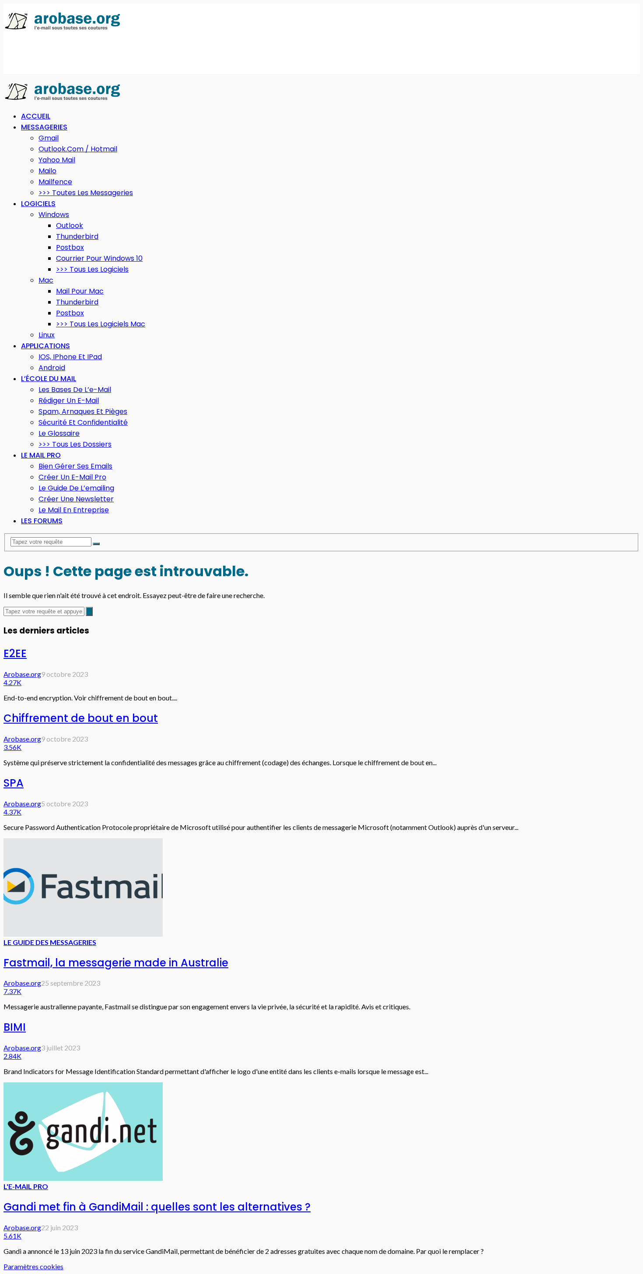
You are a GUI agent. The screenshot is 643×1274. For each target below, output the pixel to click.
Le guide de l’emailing (76, 488)
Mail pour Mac (80, 291)
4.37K (12, 812)
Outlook (69, 225)
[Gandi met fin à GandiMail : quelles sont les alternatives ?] (83, 1178)
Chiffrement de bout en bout (80, 718)
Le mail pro (41, 455)
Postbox (70, 247)
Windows (53, 215)
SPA (13, 783)
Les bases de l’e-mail (74, 390)
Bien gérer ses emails (75, 466)
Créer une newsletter (76, 499)
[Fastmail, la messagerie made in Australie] (83, 934)
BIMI (14, 1027)
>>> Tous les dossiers (75, 444)
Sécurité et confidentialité (83, 422)
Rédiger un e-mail (68, 401)
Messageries (44, 127)
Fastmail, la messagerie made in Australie (115, 963)
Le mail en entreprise (73, 510)
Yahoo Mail (56, 160)
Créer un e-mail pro (72, 477)
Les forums (42, 521)
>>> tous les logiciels (92, 269)
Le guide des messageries (49, 942)
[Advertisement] (162, 53)
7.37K (12, 991)
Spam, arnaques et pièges (82, 411)
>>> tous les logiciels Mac (100, 324)
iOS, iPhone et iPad (70, 357)
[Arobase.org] (62, 29)
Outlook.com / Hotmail (77, 149)
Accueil (35, 116)
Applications (45, 346)
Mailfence (55, 182)
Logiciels (38, 204)
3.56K (12, 747)
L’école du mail (48, 379)
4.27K (12, 682)
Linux (46, 335)
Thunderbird (77, 236)
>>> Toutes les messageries (85, 193)
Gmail (48, 138)
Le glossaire (59, 433)
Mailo (47, 171)
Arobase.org (22, 674)
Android (51, 368)
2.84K (12, 1056)
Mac (45, 280)
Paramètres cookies (33, 1266)
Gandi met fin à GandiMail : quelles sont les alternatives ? (157, 1207)
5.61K (12, 1236)
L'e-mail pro (25, 1186)
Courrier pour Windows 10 (99, 258)
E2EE (15, 653)
